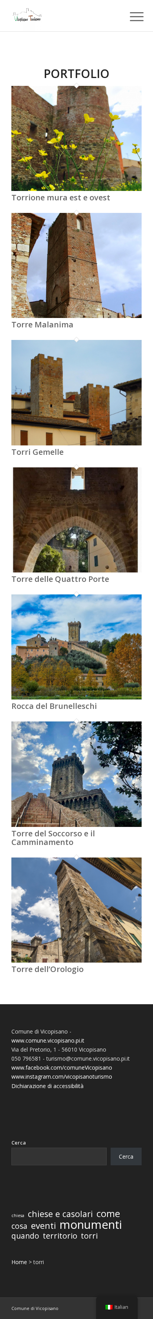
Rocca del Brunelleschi (54, 706)
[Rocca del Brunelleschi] (76, 697)
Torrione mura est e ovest (60, 197)
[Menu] (130, 16)
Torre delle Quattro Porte (60, 579)
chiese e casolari (60, 1213)
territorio (60, 1235)
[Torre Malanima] (76, 316)
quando (25, 1236)
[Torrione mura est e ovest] (76, 189)
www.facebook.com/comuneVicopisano (61, 1067)
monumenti (91, 1224)
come (108, 1213)
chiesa (17, 1215)
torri (89, 1235)
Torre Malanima (42, 324)
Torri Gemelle (37, 452)
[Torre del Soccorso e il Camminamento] (76, 824)
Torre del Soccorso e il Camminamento (53, 837)
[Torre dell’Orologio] (76, 960)
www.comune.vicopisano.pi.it (47, 1040)
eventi (43, 1225)
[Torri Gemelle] (76, 443)
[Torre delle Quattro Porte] (76, 570)
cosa (19, 1226)
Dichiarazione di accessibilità (47, 1086)
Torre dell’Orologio (47, 969)
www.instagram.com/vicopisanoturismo (61, 1076)
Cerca (18, 1142)
